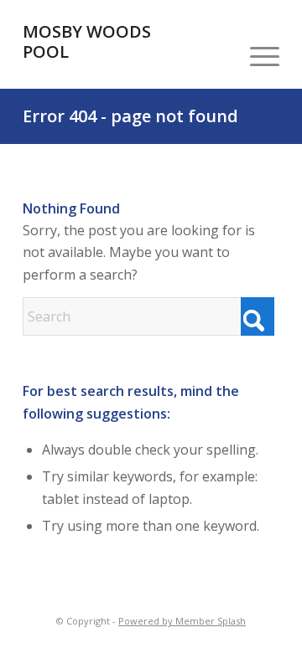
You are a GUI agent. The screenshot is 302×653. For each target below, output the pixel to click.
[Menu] (256, 55)
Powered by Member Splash (182, 620)
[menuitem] (256, 55)
